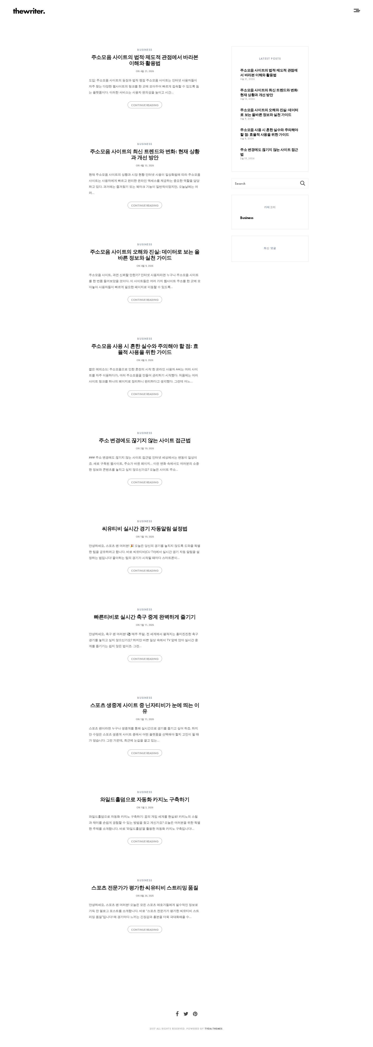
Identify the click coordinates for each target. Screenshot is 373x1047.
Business (144, 49)
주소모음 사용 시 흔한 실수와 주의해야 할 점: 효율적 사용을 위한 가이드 (144, 348)
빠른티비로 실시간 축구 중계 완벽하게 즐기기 (145, 616)
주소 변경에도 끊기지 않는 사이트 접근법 (145, 439)
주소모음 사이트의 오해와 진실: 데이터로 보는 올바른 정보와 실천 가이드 (145, 254)
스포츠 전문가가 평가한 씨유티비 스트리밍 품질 (144, 887)
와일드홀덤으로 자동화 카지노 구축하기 (145, 799)
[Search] (302, 183)
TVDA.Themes (214, 1028)
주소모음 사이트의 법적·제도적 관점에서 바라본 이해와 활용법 (144, 59)
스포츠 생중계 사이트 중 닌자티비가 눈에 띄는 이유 (144, 707)
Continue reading (145, 105)
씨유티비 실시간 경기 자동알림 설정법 (145, 528)
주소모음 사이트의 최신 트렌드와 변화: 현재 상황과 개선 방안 (145, 154)
